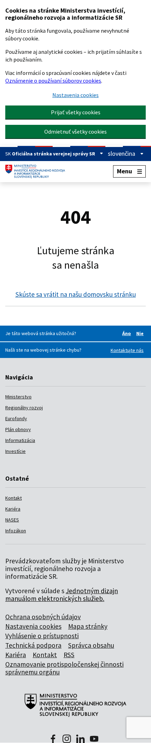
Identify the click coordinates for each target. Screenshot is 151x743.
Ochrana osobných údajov (43, 617)
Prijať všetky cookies (75, 112)
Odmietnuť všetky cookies (75, 131)
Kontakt (13, 498)
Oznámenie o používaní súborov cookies (53, 80)
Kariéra (12, 509)
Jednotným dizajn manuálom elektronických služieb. (61, 595)
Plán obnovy (18, 429)
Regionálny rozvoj (24, 407)
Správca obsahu (91, 645)
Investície (15, 451)
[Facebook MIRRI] (53, 740)
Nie (141, 333)
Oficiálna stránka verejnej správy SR (54, 153)
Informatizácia (20, 440)
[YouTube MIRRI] (94, 740)
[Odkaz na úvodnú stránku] (37, 172)
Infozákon (15, 530)
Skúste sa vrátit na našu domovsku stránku (75, 294)
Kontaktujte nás (127, 350)
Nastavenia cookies (75, 95)
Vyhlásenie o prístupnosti (42, 636)
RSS (69, 655)
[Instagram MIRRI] (67, 740)
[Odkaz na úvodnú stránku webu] (75, 709)
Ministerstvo (18, 396)
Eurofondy (16, 418)
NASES (12, 520)
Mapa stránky (87, 626)
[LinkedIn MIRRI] (80, 740)
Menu (124, 171)
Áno (127, 333)
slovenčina (122, 154)
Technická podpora (33, 645)
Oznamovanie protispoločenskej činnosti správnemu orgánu (64, 668)
